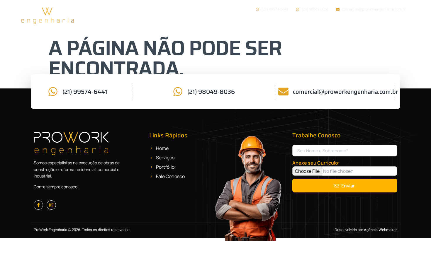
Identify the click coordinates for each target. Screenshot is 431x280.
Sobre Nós (329, 26)
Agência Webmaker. (380, 230)
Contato (397, 26)
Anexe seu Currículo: (316, 163)
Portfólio (361, 26)
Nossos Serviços (289, 26)
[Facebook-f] (38, 205)
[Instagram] (51, 205)
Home (253, 26)
